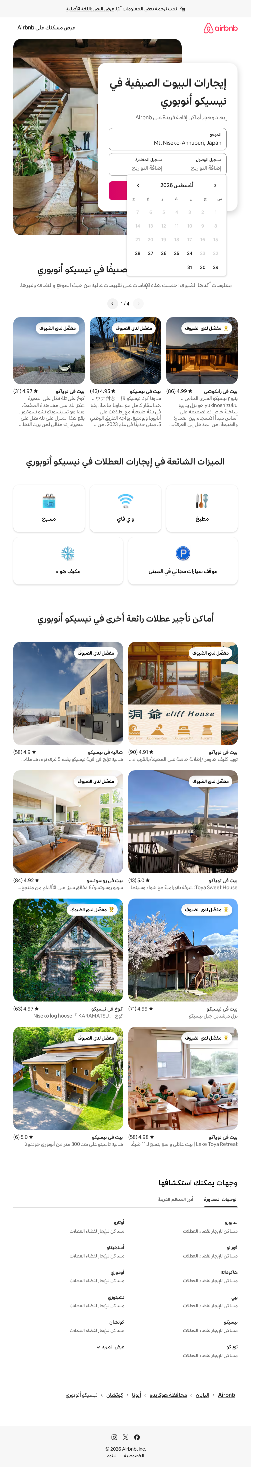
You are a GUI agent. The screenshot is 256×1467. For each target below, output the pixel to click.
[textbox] (197, 168)
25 (176, 253)
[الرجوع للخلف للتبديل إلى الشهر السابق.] (215, 185)
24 (189, 253)
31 (189, 267)
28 (137, 253)
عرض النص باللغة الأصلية (90, 9)
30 (203, 267)
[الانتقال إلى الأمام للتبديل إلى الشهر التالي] (138, 185)
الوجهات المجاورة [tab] (221, 1199)
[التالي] (112, 303)
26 (163, 253)
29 (215, 267)
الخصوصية (134, 1456)
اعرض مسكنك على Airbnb (47, 27)
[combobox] (167, 143)
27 (150, 253)
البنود (112, 1456)
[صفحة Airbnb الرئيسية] (221, 27)
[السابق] (138, 303)
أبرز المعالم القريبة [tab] (175, 1199)
